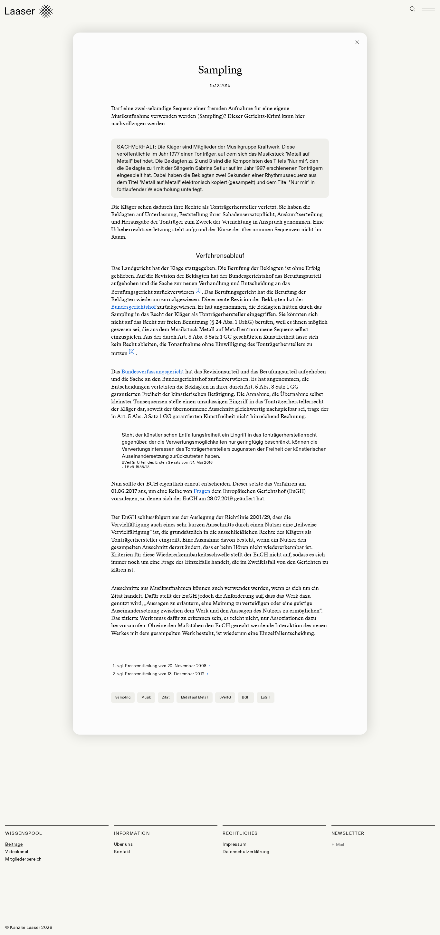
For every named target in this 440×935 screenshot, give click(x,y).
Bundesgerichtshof (134, 307)
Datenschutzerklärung (246, 851)
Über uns (123, 844)
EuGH (265, 697)
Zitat (166, 697)
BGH (246, 697)
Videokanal (16, 851)
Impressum (234, 844)
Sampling (122, 697)
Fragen (202, 491)
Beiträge (14, 844)
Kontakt (122, 851)
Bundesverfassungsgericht (152, 371)
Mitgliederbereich (23, 859)
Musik (146, 697)
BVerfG (225, 697)
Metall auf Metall (194, 697)
